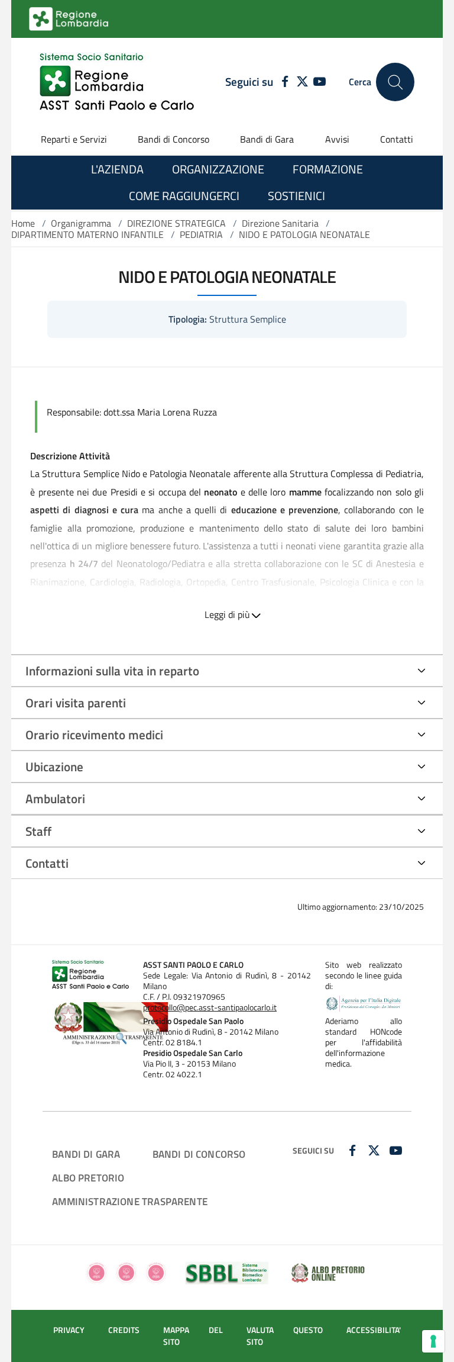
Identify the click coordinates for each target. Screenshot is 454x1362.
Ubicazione (54, 766)
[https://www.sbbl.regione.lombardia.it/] (227, 1272)
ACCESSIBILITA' (373, 1330)
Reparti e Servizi (74, 139)
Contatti (396, 139)
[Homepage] (117, 82)
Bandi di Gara (267, 139)
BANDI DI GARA (86, 1154)
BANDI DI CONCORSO (199, 1154)
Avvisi (337, 139)
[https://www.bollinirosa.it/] (126, 1272)
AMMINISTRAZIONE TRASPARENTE (129, 1201)
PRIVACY (69, 1330)
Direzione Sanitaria (280, 223)
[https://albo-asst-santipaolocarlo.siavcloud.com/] (327, 1272)
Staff (38, 831)
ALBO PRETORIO (88, 1178)
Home (23, 223)
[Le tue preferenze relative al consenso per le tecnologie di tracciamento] (433, 1341)
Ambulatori (55, 798)
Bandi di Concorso (173, 139)
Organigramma (81, 223)
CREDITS (124, 1330)
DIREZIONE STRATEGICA (176, 223)
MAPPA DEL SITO (193, 1336)
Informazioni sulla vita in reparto (112, 670)
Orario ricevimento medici (94, 734)
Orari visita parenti (75, 702)
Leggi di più (227, 614)
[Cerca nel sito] (395, 82)
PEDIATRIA (201, 234)
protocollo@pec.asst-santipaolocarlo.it (210, 1007)
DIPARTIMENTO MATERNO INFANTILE (87, 234)
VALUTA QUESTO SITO (284, 1336)
